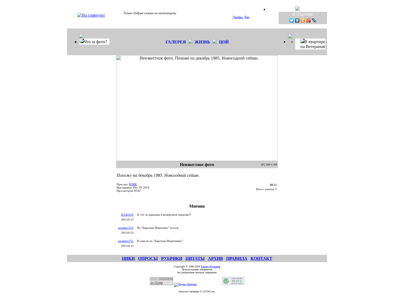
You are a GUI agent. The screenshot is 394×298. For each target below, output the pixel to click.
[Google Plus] (308, 20)
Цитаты (195, 258)
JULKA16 (127, 214)
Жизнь (202, 42)
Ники (128, 258)
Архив (215, 258)
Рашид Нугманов (210, 266)
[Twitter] (292, 20)
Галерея (176, 42)
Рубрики (171, 258)
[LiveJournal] (314, 20)
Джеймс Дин (240, 17)
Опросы (148, 258)
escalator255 (125, 227)
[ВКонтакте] (297, 20)
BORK (133, 184)
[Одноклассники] (303, 20)
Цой (224, 42)
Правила (236, 258)
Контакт (261, 258)
